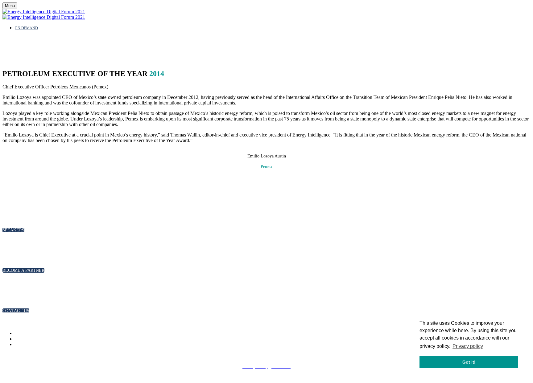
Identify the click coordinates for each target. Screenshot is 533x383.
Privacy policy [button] (467, 346)
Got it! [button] (469, 362)
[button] (13, 230)
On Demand (26, 28)
